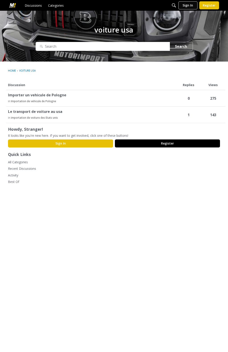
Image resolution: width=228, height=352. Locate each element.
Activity (13, 175)
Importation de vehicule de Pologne (33, 101)
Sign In (60, 143)
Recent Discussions (22, 168)
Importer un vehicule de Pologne (37, 95)
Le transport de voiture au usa (35, 111)
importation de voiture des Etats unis (34, 118)
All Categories (18, 162)
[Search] (174, 5)
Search (181, 46)
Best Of (13, 182)
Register (167, 143)
